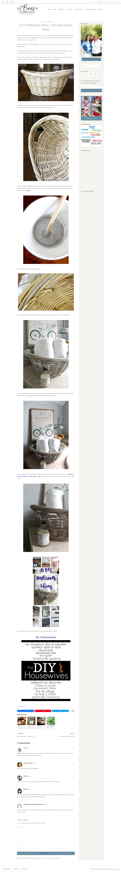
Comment (20, 827)
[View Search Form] (15, 2)
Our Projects (49, 21)
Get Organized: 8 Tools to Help (67, 735)
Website (59, 848)
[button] (64, 9)
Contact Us (24, 869)
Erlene (26, 789)
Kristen (26, 776)
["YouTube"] (13, 2)
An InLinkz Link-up (21, 706)
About (101, 9)
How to (43, 21)
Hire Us (16, 869)
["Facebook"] (3, 2)
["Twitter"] (5, 2)
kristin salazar (28, 763)
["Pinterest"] (10, 2)
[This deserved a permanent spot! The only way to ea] (96, 101)
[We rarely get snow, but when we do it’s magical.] (86, 101)
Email (39, 848)
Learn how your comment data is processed (48, 858)
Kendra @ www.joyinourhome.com (34, 804)
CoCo (25, 748)
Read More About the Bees (91, 59)
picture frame (32, 476)
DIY (39, 21)
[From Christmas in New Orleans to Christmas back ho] (86, 111)
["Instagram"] (8, 2)
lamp (39, 476)
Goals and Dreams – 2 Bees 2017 (25, 735)
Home (49, 9)
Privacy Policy (7, 869)
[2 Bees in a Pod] (27, 9)
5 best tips (99, 1)
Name (19, 848)
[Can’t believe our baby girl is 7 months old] (96, 111)
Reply (72, 748)
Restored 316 (115, 869)
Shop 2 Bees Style (91, 9)
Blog (54, 9)
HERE (28, 190)
